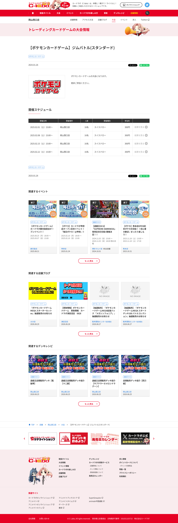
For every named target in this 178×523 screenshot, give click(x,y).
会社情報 (31, 518)
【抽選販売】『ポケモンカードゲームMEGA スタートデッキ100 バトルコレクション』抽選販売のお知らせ (134, 312)
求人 (134, 19)
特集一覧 (122, 469)
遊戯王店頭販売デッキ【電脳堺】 (42, 382)
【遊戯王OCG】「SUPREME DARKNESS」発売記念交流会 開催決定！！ (104, 230)
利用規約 (122, 476)
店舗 (41, 424)
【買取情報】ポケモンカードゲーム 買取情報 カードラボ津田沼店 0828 (73, 310)
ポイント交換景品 (126, 466)
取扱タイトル (45, 13)
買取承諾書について (96, 472)
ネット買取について (96, 469)
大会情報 (62, 462)
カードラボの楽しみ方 (89, 13)
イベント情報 (64, 466)
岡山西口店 (33, 19)
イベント (70, 13)
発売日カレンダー (96, 476)
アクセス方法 (87, 19)
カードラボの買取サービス (99, 462)
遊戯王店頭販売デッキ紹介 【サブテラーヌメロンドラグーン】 (103, 383)
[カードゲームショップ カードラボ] (39, 6)
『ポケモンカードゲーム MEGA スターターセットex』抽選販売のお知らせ (41, 310)
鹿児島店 (33, 248)
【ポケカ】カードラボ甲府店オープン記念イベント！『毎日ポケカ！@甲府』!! (73, 229)
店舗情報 (134, 13)
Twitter (144, 19)
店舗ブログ (102, 19)
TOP (33, 424)
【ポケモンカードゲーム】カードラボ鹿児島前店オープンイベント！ (42, 229)
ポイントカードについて (128, 462)
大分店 (32, 321)
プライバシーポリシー (127, 472)
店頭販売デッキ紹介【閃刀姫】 (134, 382)
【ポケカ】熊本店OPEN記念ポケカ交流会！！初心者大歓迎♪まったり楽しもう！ (134, 230)
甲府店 (63, 248)
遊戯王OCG (96, 222)
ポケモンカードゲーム (36, 56)
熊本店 (125, 248)
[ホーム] (32, 13)
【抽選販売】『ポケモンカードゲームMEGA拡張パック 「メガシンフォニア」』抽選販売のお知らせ (104, 312)
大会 (58, 13)
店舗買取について (96, 466)
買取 (106, 13)
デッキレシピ (119, 13)
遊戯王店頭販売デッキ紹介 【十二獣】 (73, 382)
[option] (42, 438)
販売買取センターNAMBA (102, 321)
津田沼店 (64, 321)
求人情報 (122, 459)
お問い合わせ (44, 518)
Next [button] (153, 439)
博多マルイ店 (97, 248)
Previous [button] (24, 439)
